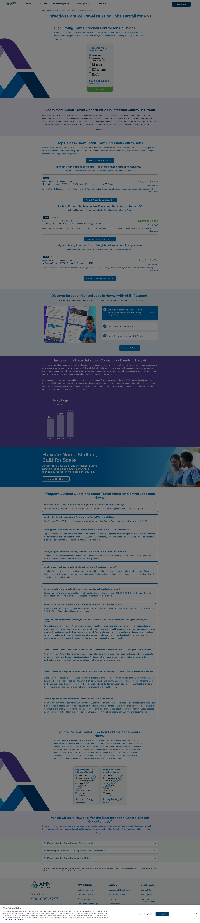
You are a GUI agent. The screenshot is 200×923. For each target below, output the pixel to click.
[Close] (196, 913)
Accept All (162, 914)
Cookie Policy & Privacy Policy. (14, 919)
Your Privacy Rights (146, 914)
